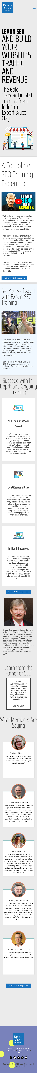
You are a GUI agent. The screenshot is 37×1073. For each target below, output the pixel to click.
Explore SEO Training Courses (14, 278)
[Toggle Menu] (34, 8)
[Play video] (18, 201)
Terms (20, 1053)
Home (10, 1048)
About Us (11, 1051)
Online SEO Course (22, 1048)
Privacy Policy (24, 1051)
